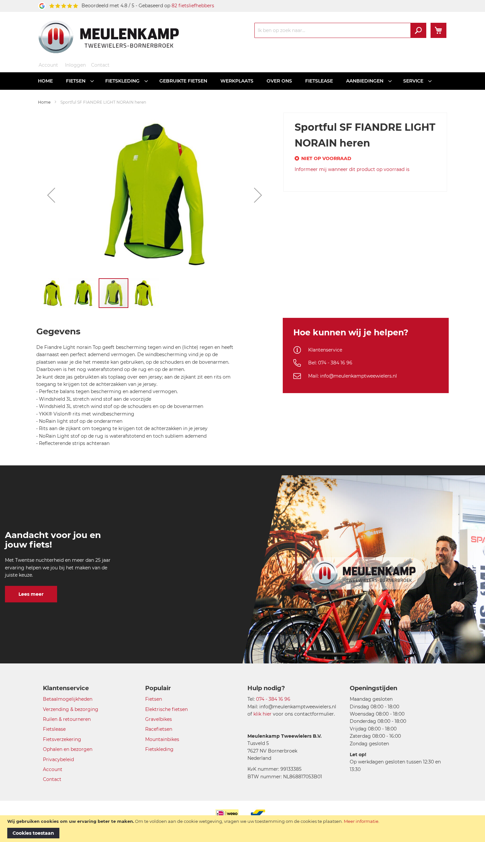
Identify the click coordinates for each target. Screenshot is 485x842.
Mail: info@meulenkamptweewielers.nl (352, 376)
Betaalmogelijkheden (67, 699)
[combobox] (340, 30)
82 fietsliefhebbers (193, 6)
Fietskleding (159, 749)
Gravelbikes (158, 719)
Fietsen (153, 699)
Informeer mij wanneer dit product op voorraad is (352, 169)
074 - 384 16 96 (273, 699)
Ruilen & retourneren (67, 719)
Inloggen (75, 65)
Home (44, 102)
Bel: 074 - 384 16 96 (330, 363)
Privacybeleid (58, 759)
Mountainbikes (162, 739)
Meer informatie (361, 821)
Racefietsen (158, 729)
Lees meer (31, 594)
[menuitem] (45, 81)
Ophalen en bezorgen (67, 749)
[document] (242, 828)
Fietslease (54, 729)
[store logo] (109, 36)
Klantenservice (325, 350)
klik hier (262, 714)
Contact (100, 65)
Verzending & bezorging (70, 709)
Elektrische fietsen (166, 709)
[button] (51, 195)
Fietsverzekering (62, 739)
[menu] (242, 81)
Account (48, 65)
